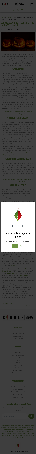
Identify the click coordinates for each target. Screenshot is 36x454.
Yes (15, 246)
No (21, 246)
